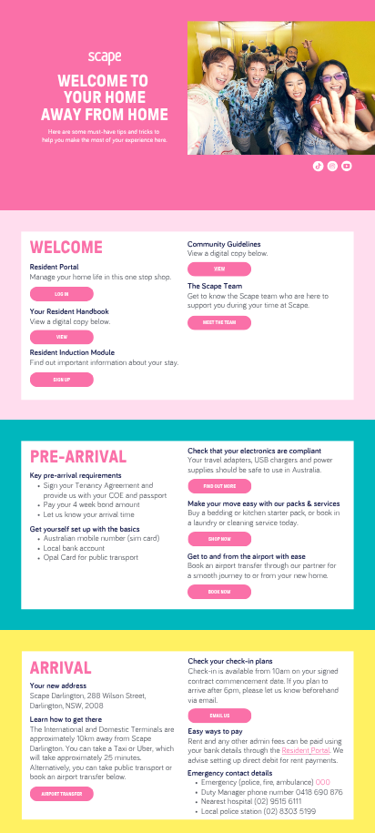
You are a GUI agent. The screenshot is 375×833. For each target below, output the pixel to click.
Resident (295, 751)
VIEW (219, 268)
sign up (62, 378)
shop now (219, 539)
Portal (320, 751)
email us (220, 715)
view (61, 337)
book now (219, 591)
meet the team (219, 322)
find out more (220, 486)
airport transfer (62, 794)
